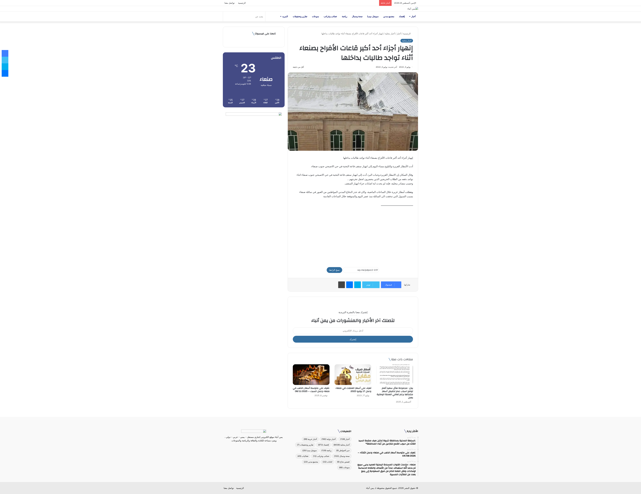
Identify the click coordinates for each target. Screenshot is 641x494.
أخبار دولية (329, 439)
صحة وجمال (357, 16)
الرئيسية (242, 3)
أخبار (413, 16)
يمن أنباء (370, 488)
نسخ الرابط (334, 270)
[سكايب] (357, 284)
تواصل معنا (230, 3)
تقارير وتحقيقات (300, 16)
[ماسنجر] (349, 284)
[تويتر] (256, 447)
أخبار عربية (310, 439)
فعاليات (302, 456)
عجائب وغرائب (330, 16)
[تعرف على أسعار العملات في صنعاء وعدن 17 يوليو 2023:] (353, 374)
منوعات (315, 16)
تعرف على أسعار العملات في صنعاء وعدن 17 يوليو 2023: (353, 389)
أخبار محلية (390, 33)
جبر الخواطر (343, 450)
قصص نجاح (343, 461)
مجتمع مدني (388, 16)
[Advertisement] (353, 235)
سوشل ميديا (373, 16)
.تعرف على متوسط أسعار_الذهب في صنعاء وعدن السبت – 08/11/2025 (311, 389)
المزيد (285, 16)
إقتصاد (402, 16)
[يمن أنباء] (412, 9)
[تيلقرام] (252, 447)
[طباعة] (341, 284)
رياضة (344, 16)
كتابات (327, 461)
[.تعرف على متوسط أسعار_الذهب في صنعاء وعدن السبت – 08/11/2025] (311, 374)
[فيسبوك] (260, 447)
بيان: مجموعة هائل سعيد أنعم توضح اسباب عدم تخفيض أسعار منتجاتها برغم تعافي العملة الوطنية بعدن (395, 393)
